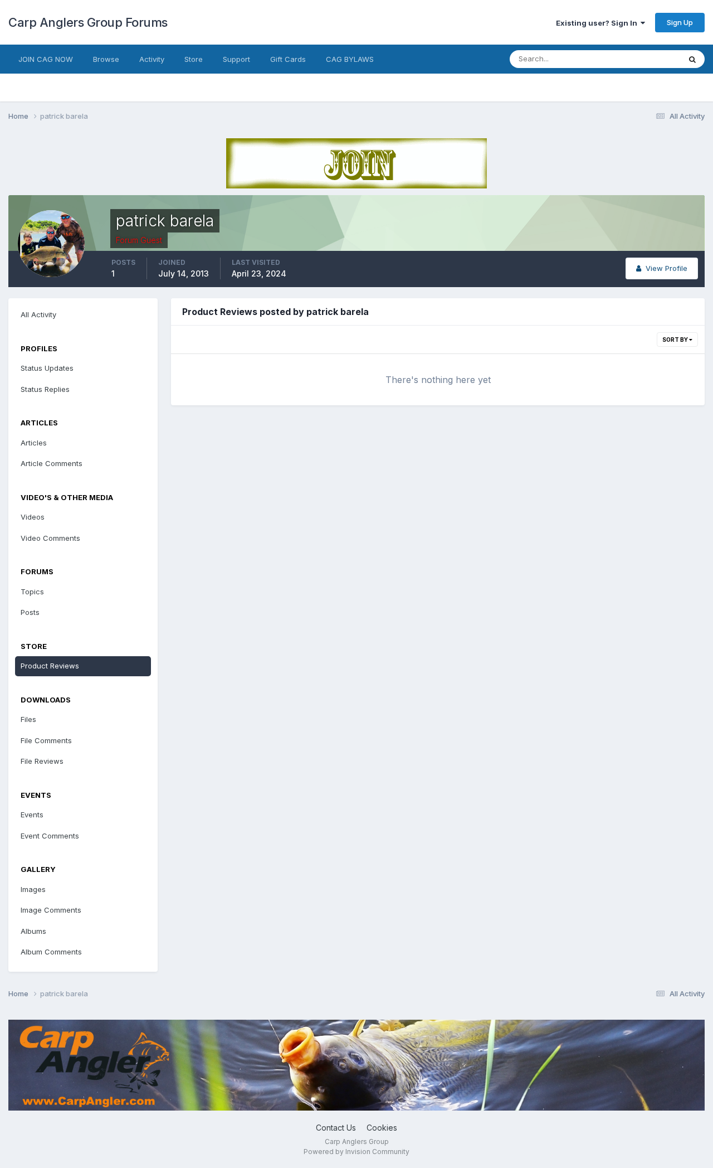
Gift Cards (288, 59)
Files (28, 719)
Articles (34, 442)
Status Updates (639, 59)
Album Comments (51, 951)
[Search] (692, 59)
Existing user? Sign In (598, 22)
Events (32, 814)
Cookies (382, 1127)
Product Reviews (50, 665)
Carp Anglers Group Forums (88, 22)
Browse (106, 59)
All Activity (38, 314)
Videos (33, 516)
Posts (30, 612)
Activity (151, 59)
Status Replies (45, 389)
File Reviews (42, 761)
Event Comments (50, 835)
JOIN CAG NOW (45, 59)
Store (193, 59)
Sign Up (680, 22)
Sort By (675, 339)
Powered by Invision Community (356, 1151)
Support (236, 59)
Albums (33, 931)
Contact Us (336, 1127)
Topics (32, 591)
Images (33, 889)
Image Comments (51, 909)
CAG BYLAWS (350, 59)
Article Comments (51, 463)
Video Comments (50, 538)
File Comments (46, 740)
